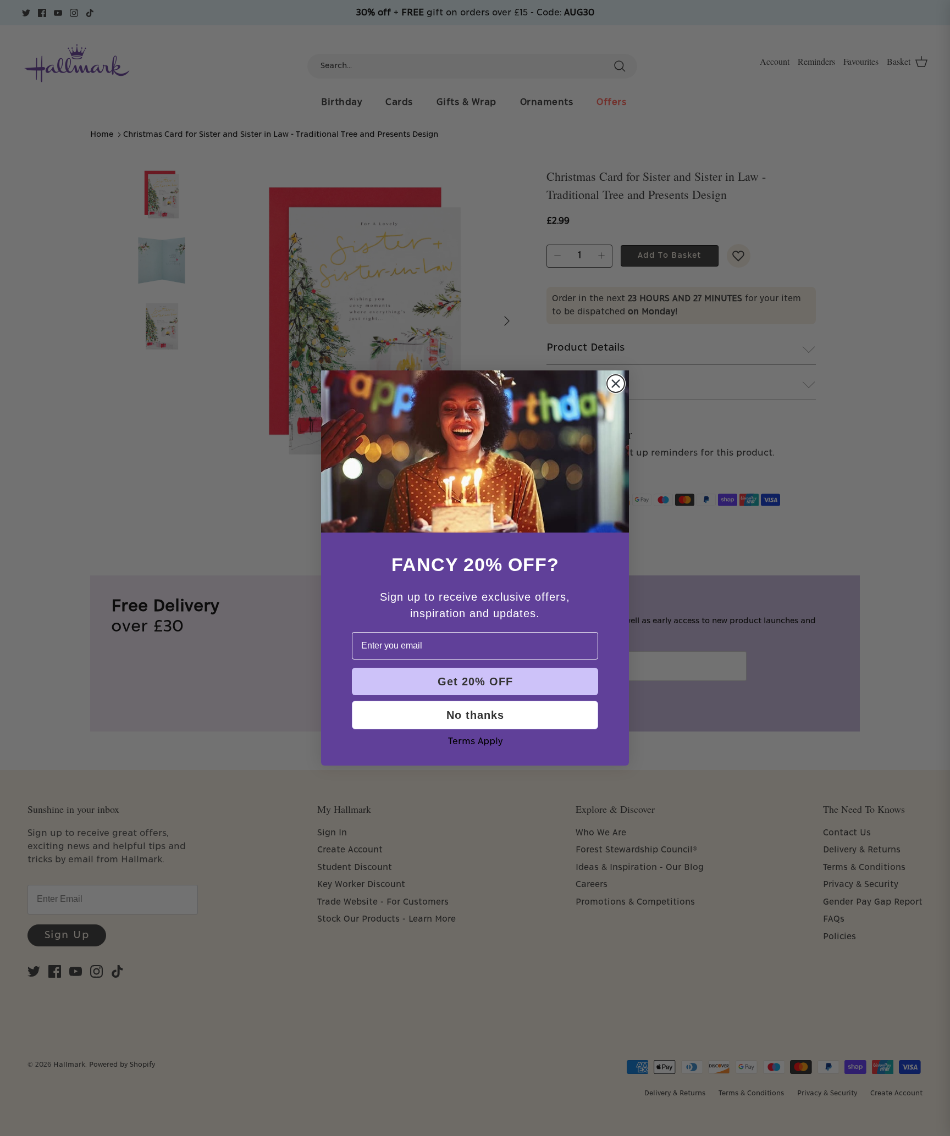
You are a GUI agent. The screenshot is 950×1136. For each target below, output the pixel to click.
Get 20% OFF (475, 681)
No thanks (475, 715)
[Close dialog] (616, 383)
